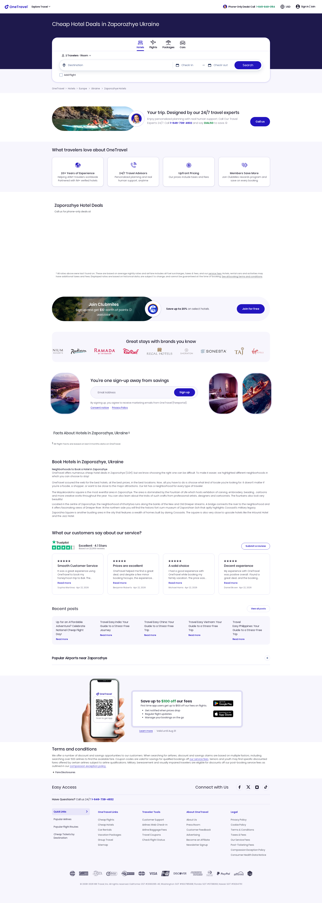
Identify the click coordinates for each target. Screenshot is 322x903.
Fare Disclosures (65, 772)
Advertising (193, 834)
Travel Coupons (151, 834)
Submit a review (256, 546)
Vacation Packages (109, 834)
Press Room (193, 824)
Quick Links (60, 811)
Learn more (103, 314)
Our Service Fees (240, 839)
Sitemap (103, 845)
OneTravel (58, 88)
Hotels (71, 88)
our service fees (199, 759)
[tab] (153, 44)
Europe (83, 88)
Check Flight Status (153, 839)
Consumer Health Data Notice (248, 855)
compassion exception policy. (88, 766)
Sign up (184, 392)
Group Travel (105, 839)
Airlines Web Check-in (155, 824)
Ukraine (95, 88)
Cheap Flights (106, 819)
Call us (260, 122)
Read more (62, 639)
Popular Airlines (62, 819)
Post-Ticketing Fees (242, 845)
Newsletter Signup (197, 845)
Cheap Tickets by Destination (64, 836)
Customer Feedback (198, 829)
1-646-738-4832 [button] (103, 799)
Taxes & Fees (238, 834)
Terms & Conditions (242, 829)
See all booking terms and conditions (242, 276)
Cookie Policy (238, 824)
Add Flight (70, 75)
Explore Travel (40, 6)
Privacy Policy (120, 407)
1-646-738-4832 (181, 123)
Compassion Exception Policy (248, 850)
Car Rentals (105, 829)
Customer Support (153, 819)
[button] (249, 6)
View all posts (258, 608)
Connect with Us (211, 787)
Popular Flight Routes (66, 826)
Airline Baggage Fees (154, 829)
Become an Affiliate (198, 839)
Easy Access (64, 787)
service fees (215, 273)
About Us (191, 819)
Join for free (250, 309)
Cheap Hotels (106, 824)
